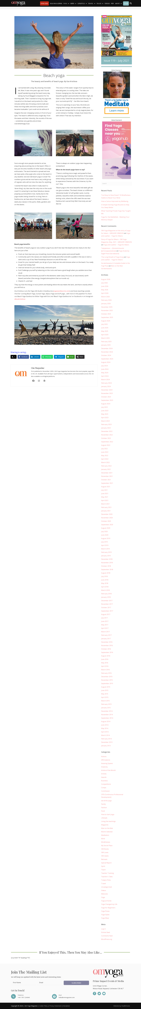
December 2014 (106, 711)
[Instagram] (39, 380)
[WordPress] (44, 380)
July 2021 (104, 490)
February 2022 (106, 466)
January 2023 (106, 428)
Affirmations (105, 760)
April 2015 (104, 697)
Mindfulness (105, 842)
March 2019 (105, 549)
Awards (103, 777)
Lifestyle (104, 818)
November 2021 (107, 476)
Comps (103, 788)
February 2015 (106, 704)
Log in (103, 929)
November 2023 (107, 393)
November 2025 (107, 310)
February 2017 (106, 635)
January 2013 (106, 746)
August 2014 (105, 721)
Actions (103, 756)
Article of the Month (108, 770)
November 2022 (107, 435)
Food (103, 811)
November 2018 (107, 563)
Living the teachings (108, 821)
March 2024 (105, 379)
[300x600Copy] (116, 150)
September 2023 (107, 400)
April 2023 (104, 417)
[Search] (130, 3)
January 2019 (106, 556)
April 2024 (104, 376)
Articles (103, 774)
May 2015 (104, 694)
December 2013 (106, 742)
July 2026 (104, 283)
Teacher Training (107, 873)
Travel (103, 883)
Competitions (106, 784)
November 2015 (107, 680)
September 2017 (107, 611)
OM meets (105, 856)
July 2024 (104, 366)
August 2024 (105, 362)
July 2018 (104, 576)
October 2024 (106, 355)
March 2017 (105, 632)
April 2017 (104, 628)
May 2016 (104, 663)
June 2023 (104, 411)
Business (104, 781)
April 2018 (104, 587)
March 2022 (105, 462)
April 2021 (104, 500)
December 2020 (106, 514)
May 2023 (104, 414)
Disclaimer (66, 1006)
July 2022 (104, 449)
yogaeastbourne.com (61, 291)
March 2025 (105, 338)
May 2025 (104, 331)
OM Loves (104, 852)
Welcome (104, 894)
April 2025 (104, 335)
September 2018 (107, 569)
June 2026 (104, 286)
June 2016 (104, 659)
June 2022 (104, 452)
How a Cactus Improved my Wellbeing (114, 201)
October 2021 (106, 480)
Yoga (103, 897)
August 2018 (105, 573)
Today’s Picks (106, 880)
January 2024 (106, 386)
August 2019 (105, 538)
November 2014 (107, 715)
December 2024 (106, 348)
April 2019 (104, 545)
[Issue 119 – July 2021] (116, 36)
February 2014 (106, 739)
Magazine (104, 825)
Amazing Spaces (107, 763)
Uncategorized (106, 887)
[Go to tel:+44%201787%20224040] (29, 996)
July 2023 (104, 407)
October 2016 (106, 649)
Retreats (104, 859)
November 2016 (107, 645)
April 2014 (104, 732)
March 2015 (105, 701)
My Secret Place (106, 845)
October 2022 (106, 438)
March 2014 (105, 735)
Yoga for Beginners (108, 908)
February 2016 (106, 673)
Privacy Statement (55, 1006)
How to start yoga (107, 814)
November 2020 (107, 518)
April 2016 (104, 666)
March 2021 (105, 504)
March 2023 (105, 421)
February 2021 (106, 507)
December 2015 (106, 677)
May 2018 (104, 583)
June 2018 (104, 580)
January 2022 (106, 469)
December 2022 (106, 431)
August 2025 (105, 321)
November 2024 (107, 352)
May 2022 (104, 455)
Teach (103, 870)
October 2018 (106, 566)
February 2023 (106, 424)
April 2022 (104, 459)
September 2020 (107, 525)
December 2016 (106, 642)
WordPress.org (106, 939)
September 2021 (107, 483)
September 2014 (107, 718)
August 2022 (105, 445)
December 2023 (106, 390)
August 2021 (105, 487)
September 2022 (107, 442)
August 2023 (105, 404)
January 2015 (106, 708)
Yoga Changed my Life (109, 904)
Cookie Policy (43, 1006)
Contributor (105, 791)
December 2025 (106, 307)
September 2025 (107, 317)
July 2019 (104, 542)
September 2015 (107, 683)
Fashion (104, 807)
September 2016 (107, 652)
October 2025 (106, 314)
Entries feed (105, 932)
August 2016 (105, 656)
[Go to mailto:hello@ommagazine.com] (70, 996)
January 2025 (106, 345)
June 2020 (104, 535)
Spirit (103, 866)
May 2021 (104, 497)
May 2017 (104, 625)
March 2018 (105, 590)
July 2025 (104, 324)
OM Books (105, 849)
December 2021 (106, 473)
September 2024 (107, 359)
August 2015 (105, 687)
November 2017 (107, 604)
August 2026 (105, 279)
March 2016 (105, 670)
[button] (76, 983)
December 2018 (106, 559)
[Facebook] (33, 380)
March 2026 (105, 297)
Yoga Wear (105, 918)
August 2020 (105, 528)
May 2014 (104, 728)
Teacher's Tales (107, 877)
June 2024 (104, 369)
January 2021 (106, 511)
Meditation (105, 835)
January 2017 (106, 639)
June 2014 (104, 725)
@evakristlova (19, 299)
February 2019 (106, 552)
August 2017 (105, 614)
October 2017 (106, 607)
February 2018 (106, 594)
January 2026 (106, 303)
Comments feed (107, 936)
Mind (103, 839)
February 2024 (106, 383)
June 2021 (104, 493)
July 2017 (104, 618)
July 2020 (104, 531)
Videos (103, 890)
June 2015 (104, 690)
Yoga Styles (105, 915)
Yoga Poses (105, 911)
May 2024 (104, 373)
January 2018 (106, 597)
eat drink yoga (106, 801)
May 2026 (104, 290)
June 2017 (104, 621)
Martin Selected (106, 832)
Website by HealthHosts (121, 1006)
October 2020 (106, 521)
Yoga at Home (106, 901)
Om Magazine (37, 367)
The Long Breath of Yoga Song (112, 257)
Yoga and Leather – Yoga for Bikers (116, 245)
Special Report (106, 863)
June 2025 (104, 328)
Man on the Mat (107, 828)
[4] (116, 93)
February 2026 (106, 300)
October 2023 (106, 397)
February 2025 (106, 341)
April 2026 (104, 293)
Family (103, 804)
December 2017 (106, 601)
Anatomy (104, 767)
